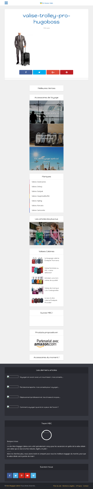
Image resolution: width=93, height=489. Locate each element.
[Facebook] (9, 475)
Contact (85, 486)
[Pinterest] (21, 475)
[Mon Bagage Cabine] (46, 3)
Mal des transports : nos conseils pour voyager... (39, 387)
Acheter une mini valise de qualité (51, 279)
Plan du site (57, 486)
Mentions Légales (68, 486)
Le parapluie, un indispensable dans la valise (46, 113)
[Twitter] (15, 475)
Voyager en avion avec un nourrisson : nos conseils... (41, 377)
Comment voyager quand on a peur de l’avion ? (39, 407)
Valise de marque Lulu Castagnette (52, 289)
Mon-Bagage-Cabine (13, 486)
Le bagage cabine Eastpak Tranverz (52, 259)
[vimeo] (33, 475)
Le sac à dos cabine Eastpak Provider (51, 300)
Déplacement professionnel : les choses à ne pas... (40, 397)
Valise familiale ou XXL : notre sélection (52, 270)
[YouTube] (27, 475)
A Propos (79, 486)
